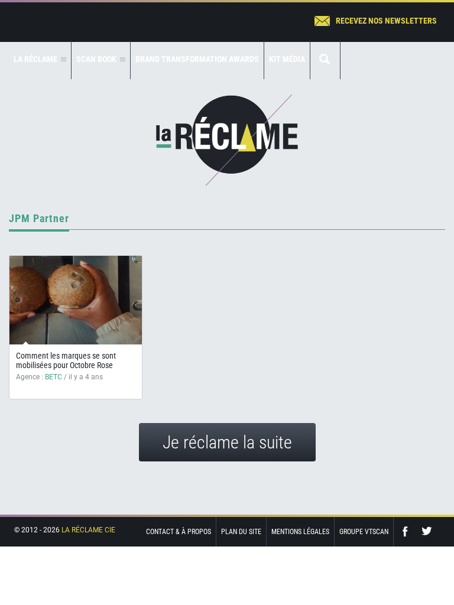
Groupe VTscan (363, 532)
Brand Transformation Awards (197, 59)
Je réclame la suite (227, 442)
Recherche (325, 60)
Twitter (426, 531)
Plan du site (241, 532)
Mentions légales (300, 532)
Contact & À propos (178, 532)
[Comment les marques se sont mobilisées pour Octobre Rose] (75, 300)
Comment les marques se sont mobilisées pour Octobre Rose (66, 360)
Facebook (408, 531)
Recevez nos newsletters (386, 20)
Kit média (287, 59)
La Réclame (227, 140)
